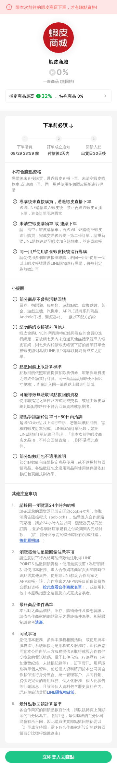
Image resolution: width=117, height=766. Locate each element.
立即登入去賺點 (58, 757)
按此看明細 (29, 540)
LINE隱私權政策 (61, 692)
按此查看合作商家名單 (62, 587)
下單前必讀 (55, 125)
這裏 (39, 622)
